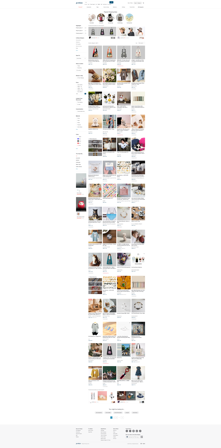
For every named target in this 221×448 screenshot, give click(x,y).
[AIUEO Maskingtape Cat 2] (109, 190)
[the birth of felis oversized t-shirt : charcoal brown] (124, 75)
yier (96, 4)
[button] (85, 93)
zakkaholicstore (105, 85)
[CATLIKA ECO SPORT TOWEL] (109, 121)
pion (88, 4)
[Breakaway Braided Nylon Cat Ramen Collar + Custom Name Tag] (95, 190)
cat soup (118, 85)
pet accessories (99, 412)
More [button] (77, 50)
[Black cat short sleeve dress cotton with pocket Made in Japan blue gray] (138, 373)
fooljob (104, 383)
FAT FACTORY (119, 131)
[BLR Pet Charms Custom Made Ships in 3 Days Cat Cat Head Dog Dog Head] (109, 305)
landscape (78, 162)
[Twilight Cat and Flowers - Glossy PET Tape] (109, 236)
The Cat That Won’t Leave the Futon (95, 177)
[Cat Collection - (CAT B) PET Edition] (124, 167)
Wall (76, 435)
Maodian (90, 85)
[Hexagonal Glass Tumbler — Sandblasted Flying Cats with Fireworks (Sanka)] (95, 98)
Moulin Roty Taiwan (135, 246)
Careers (114, 436)
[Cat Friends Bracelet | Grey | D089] (138, 305)
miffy (101, 4)
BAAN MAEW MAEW (106, 108)
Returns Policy (103, 438)
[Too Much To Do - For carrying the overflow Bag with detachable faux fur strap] (109, 350)
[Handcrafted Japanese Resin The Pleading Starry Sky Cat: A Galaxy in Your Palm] (109, 328)
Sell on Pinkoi (130, 3)
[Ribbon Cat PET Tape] (138, 213)
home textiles (108, 412)
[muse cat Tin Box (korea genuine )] (124, 259)
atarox (118, 339)
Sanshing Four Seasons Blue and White (139, 177)
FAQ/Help (102, 430)
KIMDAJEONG (119, 269)
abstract (77, 160)
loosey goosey (134, 383)
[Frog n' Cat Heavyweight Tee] (124, 144)
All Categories (78, 430)
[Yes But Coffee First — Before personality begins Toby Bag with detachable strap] (109, 259)
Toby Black (90, 62)
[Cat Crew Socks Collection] (138, 259)
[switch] (81, 27)
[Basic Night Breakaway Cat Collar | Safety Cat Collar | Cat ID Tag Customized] (138, 282)
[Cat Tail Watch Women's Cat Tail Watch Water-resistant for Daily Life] (109, 75)
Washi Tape (78, 164)
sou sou (86, 4)
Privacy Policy (103, 436)
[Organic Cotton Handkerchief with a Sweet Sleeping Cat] (109, 167)
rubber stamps (79, 166)
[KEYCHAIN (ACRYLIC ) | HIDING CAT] (124, 373)
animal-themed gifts (118, 412)
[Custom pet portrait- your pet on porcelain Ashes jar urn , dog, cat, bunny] (95, 213)
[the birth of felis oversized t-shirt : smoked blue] (95, 236)
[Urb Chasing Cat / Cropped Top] (95, 328)
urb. (89, 339)
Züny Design (119, 108)
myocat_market (120, 360)
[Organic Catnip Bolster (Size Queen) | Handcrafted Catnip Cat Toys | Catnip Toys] (138, 98)
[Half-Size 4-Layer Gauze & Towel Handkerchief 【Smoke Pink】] (124, 190)
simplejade (119, 293)
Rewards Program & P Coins (105, 440)
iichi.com (114, 438)
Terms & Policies (104, 435)
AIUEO (104, 200)
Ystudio (118, 177)
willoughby (119, 154)
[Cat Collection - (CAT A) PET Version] (109, 282)
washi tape (105, 4)
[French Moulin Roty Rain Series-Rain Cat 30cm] (138, 236)
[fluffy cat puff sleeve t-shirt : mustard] (95, 373)
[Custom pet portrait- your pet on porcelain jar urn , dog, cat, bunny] (95, 259)
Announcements (103, 433)
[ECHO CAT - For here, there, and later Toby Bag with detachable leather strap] (124, 52)
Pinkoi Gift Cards (79, 433)
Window (77, 436)
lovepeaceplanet (120, 223)
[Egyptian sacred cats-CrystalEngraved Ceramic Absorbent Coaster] (138, 328)
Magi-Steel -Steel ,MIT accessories (109, 223)
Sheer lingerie (92, 4)
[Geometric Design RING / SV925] (124, 305)
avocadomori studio (106, 246)
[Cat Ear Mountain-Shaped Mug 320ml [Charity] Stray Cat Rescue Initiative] (138, 167)
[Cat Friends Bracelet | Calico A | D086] (124, 213)
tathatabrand (90, 200)
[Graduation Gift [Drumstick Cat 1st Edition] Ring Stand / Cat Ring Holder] (109, 373)
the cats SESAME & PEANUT (137, 223)
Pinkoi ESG (115, 433)
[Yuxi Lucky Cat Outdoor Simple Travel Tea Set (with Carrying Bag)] (138, 190)
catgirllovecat (134, 154)
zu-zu (89, 223)
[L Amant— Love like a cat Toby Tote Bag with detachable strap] (138, 52)
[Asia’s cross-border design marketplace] (79, 3)
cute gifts (127, 412)
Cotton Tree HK (134, 131)
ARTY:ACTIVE (105, 131)
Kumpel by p (119, 316)
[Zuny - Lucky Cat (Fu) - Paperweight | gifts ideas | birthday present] (124, 98)
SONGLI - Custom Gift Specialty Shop (95, 316)
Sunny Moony (90, 360)
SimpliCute (90, 131)
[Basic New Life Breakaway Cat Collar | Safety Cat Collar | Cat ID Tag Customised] (95, 75)
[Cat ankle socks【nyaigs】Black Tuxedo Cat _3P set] (138, 75)
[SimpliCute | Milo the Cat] (95, 121)
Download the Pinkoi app (133, 437)
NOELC (133, 339)
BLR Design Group (106, 316)
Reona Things (134, 85)
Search (111, 2)
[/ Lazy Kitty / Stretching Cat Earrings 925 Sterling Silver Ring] (124, 328)
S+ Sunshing (119, 246)
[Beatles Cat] (124, 350)
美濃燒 (99, 4)
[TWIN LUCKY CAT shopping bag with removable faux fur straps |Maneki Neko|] (109, 52)
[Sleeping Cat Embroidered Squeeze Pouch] (95, 167)
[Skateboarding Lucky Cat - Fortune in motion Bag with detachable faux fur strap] (95, 52)
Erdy (118, 383)
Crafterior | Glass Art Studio (93, 108)
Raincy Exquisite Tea (135, 200)
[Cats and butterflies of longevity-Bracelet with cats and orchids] (109, 213)
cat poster (78, 158)
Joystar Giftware (134, 360)
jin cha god (109, 4)
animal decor (135, 412)
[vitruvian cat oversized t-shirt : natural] (109, 144)
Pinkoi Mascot (115, 435)
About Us (114, 430)
